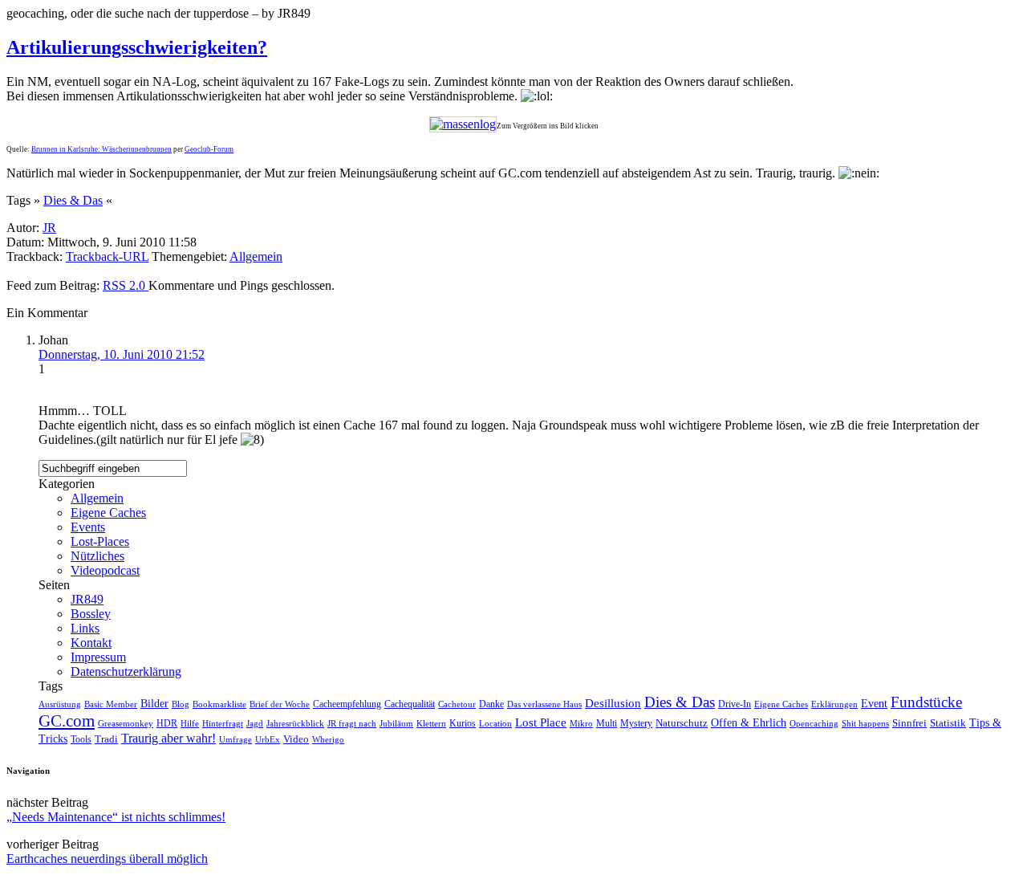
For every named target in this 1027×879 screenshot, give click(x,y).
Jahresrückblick (295, 723)
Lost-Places (100, 541)
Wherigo (328, 739)
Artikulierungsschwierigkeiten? (136, 47)
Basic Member (110, 704)
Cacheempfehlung (347, 704)
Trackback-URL (107, 256)
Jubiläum (396, 723)
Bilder (154, 704)
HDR (166, 723)
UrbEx (267, 739)
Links (85, 628)
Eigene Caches (108, 512)
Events (88, 527)
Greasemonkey (125, 723)
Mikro (581, 723)
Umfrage (235, 739)
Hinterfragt (222, 723)
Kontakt (91, 642)
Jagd (254, 723)
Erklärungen (834, 704)
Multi (606, 723)
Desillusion (613, 703)
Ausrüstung (60, 704)
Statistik (948, 723)
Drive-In (734, 704)
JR (49, 227)
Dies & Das (73, 200)
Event (874, 704)
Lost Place (540, 722)
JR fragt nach (351, 723)
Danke (491, 704)
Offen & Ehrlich (748, 723)
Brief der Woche (280, 704)
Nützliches (97, 556)
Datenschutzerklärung (126, 671)
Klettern (431, 723)
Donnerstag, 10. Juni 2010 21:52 (122, 354)
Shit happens (865, 723)
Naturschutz (682, 723)
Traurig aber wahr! (168, 738)
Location (495, 723)
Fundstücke (926, 702)
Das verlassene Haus (544, 704)
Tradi (106, 739)
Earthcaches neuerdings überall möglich (107, 858)
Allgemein (255, 256)
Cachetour (457, 704)
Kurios (462, 723)
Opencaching (814, 723)
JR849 (87, 599)
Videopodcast (105, 570)
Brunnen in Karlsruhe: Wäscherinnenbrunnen (101, 149)
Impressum (98, 657)
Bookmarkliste (219, 704)
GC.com (67, 720)
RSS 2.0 (125, 285)
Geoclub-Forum (209, 149)
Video (296, 739)
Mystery (636, 723)
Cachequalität (409, 704)
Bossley (91, 614)
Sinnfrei (909, 723)
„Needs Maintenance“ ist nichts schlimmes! (115, 817)
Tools (81, 739)
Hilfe (190, 723)
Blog (180, 704)
